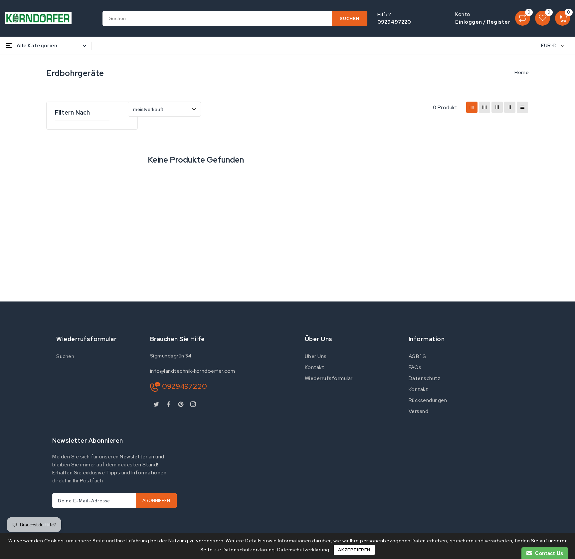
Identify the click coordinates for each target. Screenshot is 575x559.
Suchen (65, 356)
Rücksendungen (428, 400)
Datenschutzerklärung (303, 550)
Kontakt (314, 367)
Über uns (316, 356)
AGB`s (417, 356)
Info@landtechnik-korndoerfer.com (192, 371)
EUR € (548, 45)
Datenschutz (425, 378)
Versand (419, 411)
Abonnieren (156, 500)
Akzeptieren (354, 550)
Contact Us (547, 553)
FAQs (415, 367)
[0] (522, 18)
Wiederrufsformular (329, 378)
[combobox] (234, 18)
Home (521, 72)
